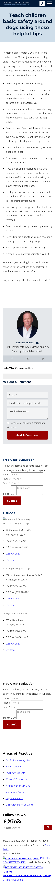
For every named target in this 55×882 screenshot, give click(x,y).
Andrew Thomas (25, 342)
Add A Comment (27, 435)
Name (7, 474)
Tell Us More (9, 494)
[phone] (42, 3)
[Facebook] (5, 822)
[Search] (48, 827)
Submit (12, 500)
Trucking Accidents (15, 773)
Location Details (13, 553)
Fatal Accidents (13, 766)
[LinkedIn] (14, 822)
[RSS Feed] (19, 822)
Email (6, 483)
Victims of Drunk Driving (18, 786)
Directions (11, 560)
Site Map (7, 880)
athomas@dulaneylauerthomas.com (38, 342)
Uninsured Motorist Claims (19, 805)
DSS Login (17, 880)
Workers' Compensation (18, 779)
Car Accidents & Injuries (18, 760)
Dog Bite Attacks (14, 798)
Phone (7, 479)
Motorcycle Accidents (17, 792)
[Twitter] (10, 822)
